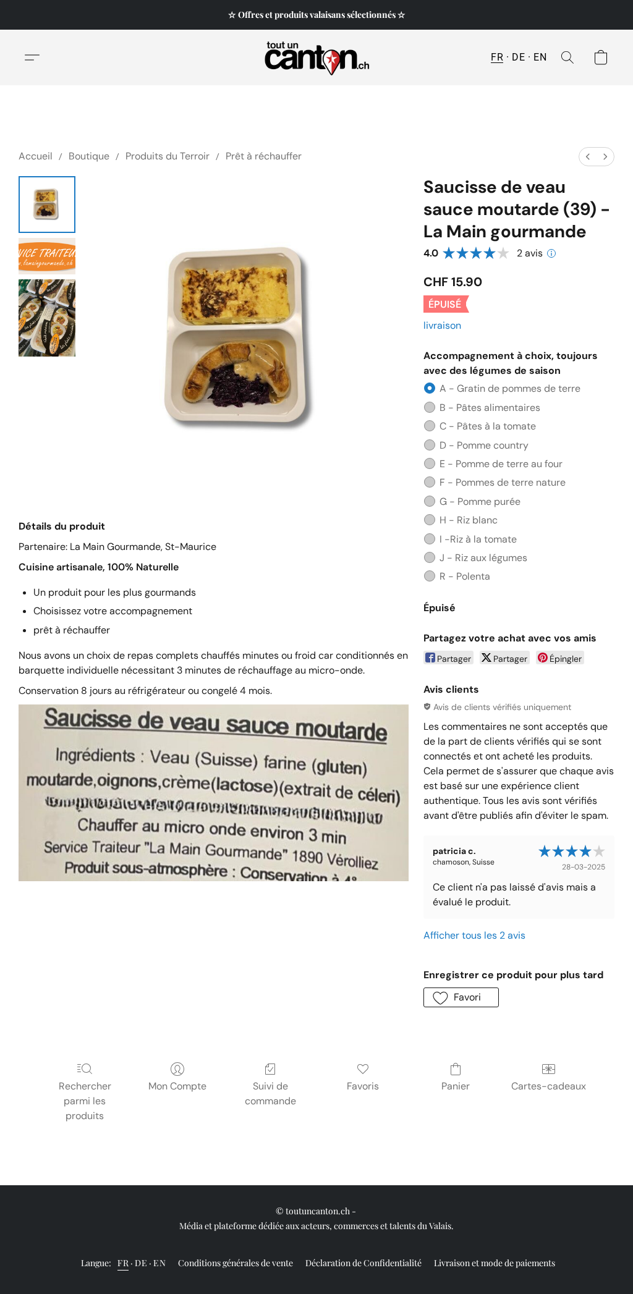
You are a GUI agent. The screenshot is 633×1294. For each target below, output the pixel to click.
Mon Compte (177, 1086)
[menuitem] (588, 157)
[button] (317, 57)
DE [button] (518, 57)
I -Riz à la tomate (478, 539)
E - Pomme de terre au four (501, 463)
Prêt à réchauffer (264, 156)
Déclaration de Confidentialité (363, 1263)
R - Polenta (465, 576)
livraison (442, 325)
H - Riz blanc (469, 520)
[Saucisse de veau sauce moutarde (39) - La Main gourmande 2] (47, 318)
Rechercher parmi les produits (85, 1101)
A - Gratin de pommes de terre (510, 388)
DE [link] (141, 1263)
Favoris (363, 1086)
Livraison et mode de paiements (494, 1263)
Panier (455, 1086)
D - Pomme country (484, 445)
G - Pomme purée (480, 501)
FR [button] (497, 57)
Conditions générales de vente (235, 1263)
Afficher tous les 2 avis (474, 935)
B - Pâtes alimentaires (490, 407)
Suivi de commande (270, 1093)
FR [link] (123, 1263)
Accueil (36, 156)
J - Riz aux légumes (483, 557)
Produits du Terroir (167, 156)
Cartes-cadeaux (548, 1086)
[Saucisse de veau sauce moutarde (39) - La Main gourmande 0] (47, 204)
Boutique (89, 156)
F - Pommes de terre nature (503, 482)
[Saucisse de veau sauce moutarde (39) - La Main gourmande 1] (47, 256)
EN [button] (539, 57)
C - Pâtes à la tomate (488, 426)
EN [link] (159, 1263)
